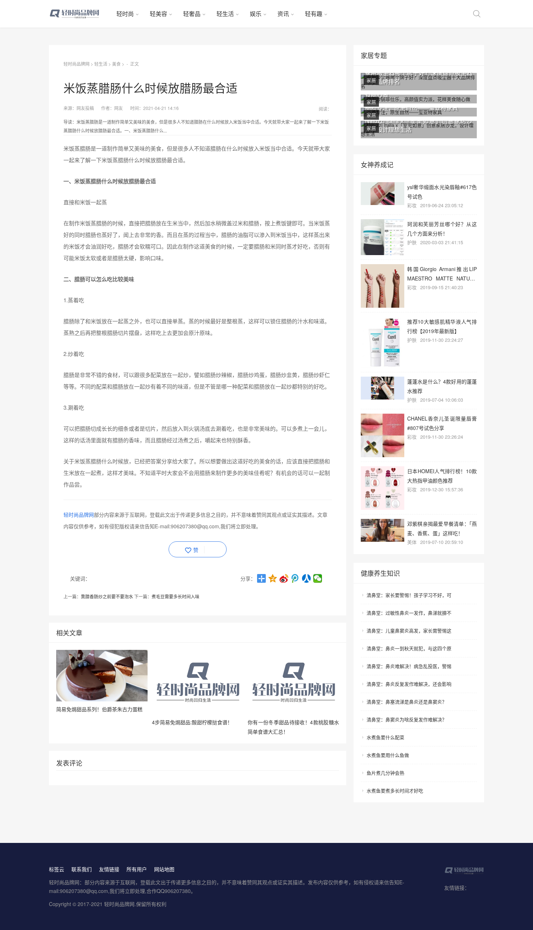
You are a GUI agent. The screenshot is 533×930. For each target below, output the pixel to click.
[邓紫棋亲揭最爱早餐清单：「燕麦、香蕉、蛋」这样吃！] (382, 530)
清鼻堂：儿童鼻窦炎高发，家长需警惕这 (409, 630)
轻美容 (158, 13)
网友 (118, 108)
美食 (116, 64)
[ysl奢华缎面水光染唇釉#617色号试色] (382, 193)
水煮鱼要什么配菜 (385, 737)
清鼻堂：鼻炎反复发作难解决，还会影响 (409, 683)
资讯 (283, 13)
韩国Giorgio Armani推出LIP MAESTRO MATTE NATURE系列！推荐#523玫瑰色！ (442, 273)
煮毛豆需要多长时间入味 (175, 596)
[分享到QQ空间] (272, 578)
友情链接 (109, 869)
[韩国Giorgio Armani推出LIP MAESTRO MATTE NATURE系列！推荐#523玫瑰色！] (382, 286)
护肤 (412, 242)
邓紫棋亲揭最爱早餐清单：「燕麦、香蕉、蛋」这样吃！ (442, 528)
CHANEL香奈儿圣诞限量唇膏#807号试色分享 (442, 423)
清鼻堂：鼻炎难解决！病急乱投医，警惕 (409, 666)
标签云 (56, 869)
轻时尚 (125, 13)
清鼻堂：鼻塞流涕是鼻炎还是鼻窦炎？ (407, 701)
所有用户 (137, 869)
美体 (412, 541)
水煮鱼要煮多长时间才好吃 (395, 790)
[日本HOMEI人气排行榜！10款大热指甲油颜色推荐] (382, 488)
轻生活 (225, 13)
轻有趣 (313, 13)
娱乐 (255, 13)
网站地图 (164, 869)
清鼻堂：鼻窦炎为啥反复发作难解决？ (407, 719)
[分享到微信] (317, 578)
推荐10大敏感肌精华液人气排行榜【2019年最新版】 (442, 326)
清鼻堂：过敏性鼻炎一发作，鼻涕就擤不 (409, 612)
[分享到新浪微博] (284, 578)
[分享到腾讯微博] (295, 578)
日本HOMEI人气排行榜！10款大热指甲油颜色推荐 (442, 475)
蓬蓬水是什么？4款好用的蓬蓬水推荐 (442, 386)
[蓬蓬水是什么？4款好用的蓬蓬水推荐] (382, 388)
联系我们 (81, 869)
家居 (371, 80)
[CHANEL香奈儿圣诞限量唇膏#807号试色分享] (382, 435)
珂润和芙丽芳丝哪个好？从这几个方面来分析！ (442, 228)
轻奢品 (192, 13)
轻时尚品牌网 (76, 64)
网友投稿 (85, 108)
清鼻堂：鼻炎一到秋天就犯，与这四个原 (409, 648)
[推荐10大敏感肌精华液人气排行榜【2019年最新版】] (382, 342)
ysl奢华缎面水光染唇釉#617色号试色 (442, 191)
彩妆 (412, 205)
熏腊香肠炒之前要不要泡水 (107, 596)
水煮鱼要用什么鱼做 (388, 754)
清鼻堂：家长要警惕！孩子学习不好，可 (409, 594)
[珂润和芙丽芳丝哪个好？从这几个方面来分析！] (382, 237)
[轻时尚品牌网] (80, 14)
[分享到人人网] (306, 578)
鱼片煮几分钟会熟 (385, 772)
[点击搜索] (477, 14)
